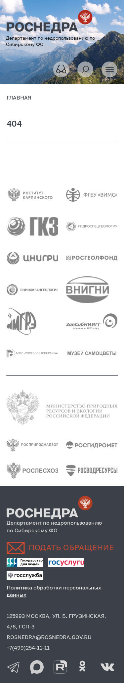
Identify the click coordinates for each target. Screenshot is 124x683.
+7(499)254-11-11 (28, 647)
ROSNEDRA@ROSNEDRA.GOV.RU (49, 637)
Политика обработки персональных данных (54, 591)
